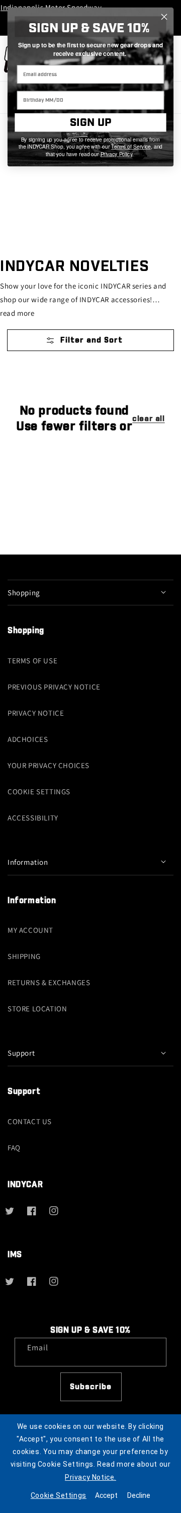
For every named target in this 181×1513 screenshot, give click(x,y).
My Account (30, 930)
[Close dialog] (164, 17)
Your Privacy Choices (48, 765)
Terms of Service (131, 147)
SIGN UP (90, 122)
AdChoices (28, 739)
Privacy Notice (36, 713)
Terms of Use (32, 660)
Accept (106, 1495)
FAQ (14, 1147)
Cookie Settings (39, 791)
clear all (148, 419)
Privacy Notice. (90, 1477)
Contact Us (30, 1121)
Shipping (24, 956)
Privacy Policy (116, 154)
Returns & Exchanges (49, 982)
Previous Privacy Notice (54, 687)
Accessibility (33, 817)
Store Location (37, 1008)
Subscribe (91, 1387)
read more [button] (17, 313)
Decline (138, 1495)
